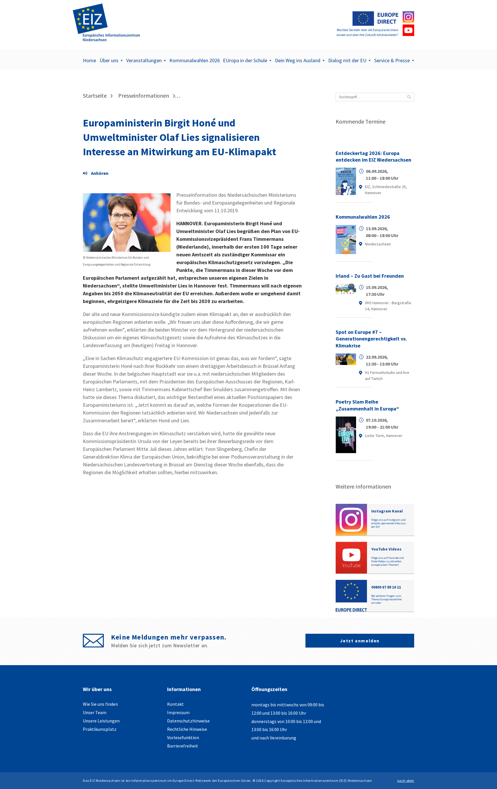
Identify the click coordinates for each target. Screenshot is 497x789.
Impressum (178, 712)
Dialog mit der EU (347, 60)
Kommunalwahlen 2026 (194, 60)
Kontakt (175, 704)
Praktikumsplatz (99, 729)
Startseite (95, 96)
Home (89, 60)
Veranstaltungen (144, 60)
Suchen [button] (409, 97)
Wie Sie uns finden (100, 704)
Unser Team (94, 712)
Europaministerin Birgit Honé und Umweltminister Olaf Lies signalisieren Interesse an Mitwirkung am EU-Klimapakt (179, 137)
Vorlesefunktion (183, 737)
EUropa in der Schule (245, 60)
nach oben (405, 780)
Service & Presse (392, 60)
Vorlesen (97, 174)
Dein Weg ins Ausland (297, 60)
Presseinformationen (143, 96)
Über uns (109, 60)
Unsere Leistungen (101, 721)
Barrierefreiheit (182, 746)
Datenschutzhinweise (188, 721)
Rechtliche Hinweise (187, 729)
